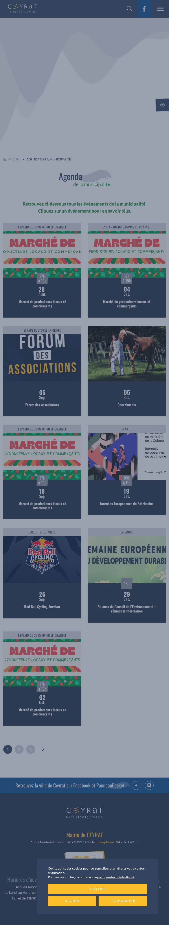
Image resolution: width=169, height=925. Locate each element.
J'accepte (97, 889)
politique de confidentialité (115, 877)
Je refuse (72, 901)
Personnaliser (123, 901)
